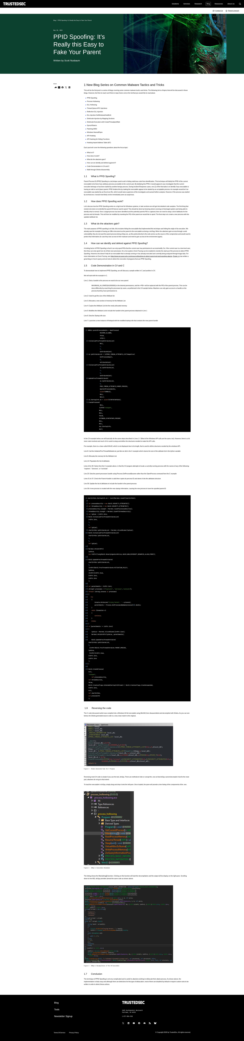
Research (198, 4)
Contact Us (219, 11)
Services (186, 4)
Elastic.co (176, 256)
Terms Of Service (59, 1032)
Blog (208, 4)
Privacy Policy (74, 1032)
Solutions (175, 4)
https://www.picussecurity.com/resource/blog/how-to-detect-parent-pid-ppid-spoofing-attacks (141, 256)
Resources (219, 4)
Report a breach (233, 11)
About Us (230, 4)
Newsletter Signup (63, 1016)
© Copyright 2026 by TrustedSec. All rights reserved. (173, 1032)
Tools (56, 1009)
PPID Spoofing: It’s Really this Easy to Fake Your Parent (75, 20)
